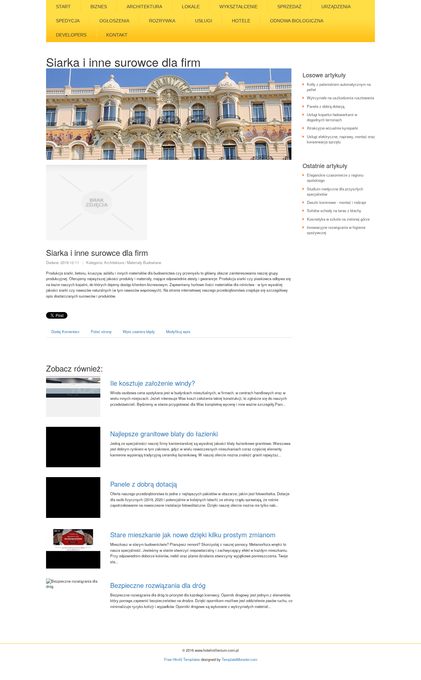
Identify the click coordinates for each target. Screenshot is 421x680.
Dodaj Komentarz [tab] (65, 331)
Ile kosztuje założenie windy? (152, 383)
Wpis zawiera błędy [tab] (139, 331)
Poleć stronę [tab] (101, 331)
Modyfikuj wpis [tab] (178, 331)
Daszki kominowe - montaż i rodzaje (336, 202)
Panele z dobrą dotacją (143, 484)
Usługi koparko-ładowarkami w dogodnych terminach (332, 117)
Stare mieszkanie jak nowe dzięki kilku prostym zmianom (193, 534)
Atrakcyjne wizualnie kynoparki (332, 128)
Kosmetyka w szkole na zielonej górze (338, 219)
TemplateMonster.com (239, 659)
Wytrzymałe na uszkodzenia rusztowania (340, 97)
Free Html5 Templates (182, 659)
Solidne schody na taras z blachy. (334, 210)
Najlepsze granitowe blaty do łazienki (164, 433)
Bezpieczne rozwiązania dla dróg (158, 585)
